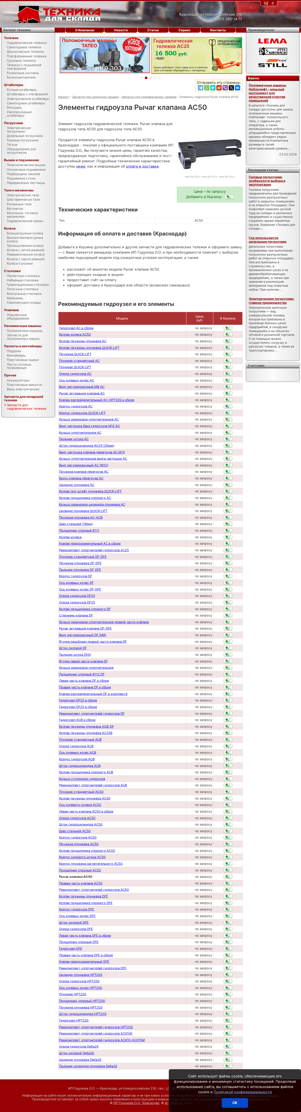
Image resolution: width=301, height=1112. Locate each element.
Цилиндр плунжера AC (76, 485)
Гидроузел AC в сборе (76, 328)
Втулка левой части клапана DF (83, 661)
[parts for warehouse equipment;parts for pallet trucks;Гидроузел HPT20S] (227, 1020)
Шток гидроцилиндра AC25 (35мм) (86, 445)
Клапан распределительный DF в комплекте (93, 694)
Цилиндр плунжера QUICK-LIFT (83, 511)
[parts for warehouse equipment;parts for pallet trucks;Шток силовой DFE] (227, 922)
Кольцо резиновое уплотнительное (86, 667)
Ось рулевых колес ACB (77, 752)
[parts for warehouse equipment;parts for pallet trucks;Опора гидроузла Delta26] (227, 1046)
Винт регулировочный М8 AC (81, 387)
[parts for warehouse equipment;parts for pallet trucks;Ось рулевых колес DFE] (227, 916)
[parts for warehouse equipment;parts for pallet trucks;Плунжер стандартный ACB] (227, 739)
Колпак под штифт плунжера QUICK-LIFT (90, 491)
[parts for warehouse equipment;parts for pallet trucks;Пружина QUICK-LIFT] (227, 354)
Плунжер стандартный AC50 (81, 792)
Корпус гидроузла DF (75, 576)
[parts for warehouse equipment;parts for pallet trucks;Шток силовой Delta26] (227, 1053)
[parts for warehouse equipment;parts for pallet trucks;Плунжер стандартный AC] (227, 361)
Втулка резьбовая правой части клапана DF (93, 641)
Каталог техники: (17, 30)
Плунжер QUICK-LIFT (75, 367)
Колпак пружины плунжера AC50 (84, 798)
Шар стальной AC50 (75, 831)
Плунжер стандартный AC (79, 361)
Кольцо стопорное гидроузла (82, 779)
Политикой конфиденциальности (243, 1092)
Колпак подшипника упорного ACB (86, 772)
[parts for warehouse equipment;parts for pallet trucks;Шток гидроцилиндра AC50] (227, 824)
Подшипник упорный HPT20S (82, 1001)
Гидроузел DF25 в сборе (78, 707)
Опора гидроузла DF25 (77, 602)
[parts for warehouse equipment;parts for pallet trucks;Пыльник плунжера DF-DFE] (227, 570)
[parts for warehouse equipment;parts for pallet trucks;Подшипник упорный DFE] (227, 942)
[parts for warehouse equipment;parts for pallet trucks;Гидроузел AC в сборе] (227, 328)
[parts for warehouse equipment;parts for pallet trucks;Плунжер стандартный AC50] (227, 792)
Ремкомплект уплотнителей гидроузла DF (91, 713)
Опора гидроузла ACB (76, 746)
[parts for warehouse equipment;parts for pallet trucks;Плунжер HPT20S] (227, 994)
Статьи (153, 30)
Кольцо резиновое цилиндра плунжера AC (92, 504)
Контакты (218, 30)
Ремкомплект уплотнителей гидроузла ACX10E (95, 1033)
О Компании (84, 30)
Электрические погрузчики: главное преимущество (271, 300)
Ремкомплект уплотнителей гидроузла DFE (92, 968)
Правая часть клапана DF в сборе (85, 687)
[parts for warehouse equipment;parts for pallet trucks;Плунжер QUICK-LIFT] (227, 367)
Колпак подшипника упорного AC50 (87, 850)
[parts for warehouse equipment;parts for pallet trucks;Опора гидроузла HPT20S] (227, 981)
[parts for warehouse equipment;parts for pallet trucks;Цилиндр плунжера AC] (227, 485)
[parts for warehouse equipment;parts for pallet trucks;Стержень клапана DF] (227, 615)
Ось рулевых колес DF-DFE (80, 589)
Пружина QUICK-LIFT (75, 354)
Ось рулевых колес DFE (77, 916)
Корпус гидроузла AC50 (78, 837)
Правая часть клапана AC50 (80, 883)
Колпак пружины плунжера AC (82, 341)
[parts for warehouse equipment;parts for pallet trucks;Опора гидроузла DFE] (227, 929)
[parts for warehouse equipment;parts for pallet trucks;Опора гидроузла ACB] (227, 746)
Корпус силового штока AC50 (82, 857)
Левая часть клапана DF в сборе (84, 680)
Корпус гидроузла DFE (76, 909)
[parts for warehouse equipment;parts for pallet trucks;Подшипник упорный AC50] (227, 870)
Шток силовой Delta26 (76, 1053)
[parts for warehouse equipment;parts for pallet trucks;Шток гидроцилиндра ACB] (227, 765)
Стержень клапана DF (76, 615)
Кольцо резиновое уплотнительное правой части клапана (104, 622)
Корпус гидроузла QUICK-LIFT (82, 413)
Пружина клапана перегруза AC (83, 471)
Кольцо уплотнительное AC (80, 432)
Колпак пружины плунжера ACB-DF (86, 726)
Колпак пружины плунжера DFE (83, 896)
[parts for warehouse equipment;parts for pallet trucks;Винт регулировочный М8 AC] (227, 387)
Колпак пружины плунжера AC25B (85, 733)
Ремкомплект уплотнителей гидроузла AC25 (94, 550)
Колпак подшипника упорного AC (85, 498)
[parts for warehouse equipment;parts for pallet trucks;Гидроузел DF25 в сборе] (227, 707)
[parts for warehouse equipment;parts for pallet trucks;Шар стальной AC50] (227, 831)
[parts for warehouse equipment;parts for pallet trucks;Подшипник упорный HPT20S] (227, 1001)
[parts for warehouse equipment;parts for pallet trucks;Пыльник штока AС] (227, 439)
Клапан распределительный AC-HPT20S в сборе (96, 400)
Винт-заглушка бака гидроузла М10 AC (89, 426)
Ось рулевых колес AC (76, 380)
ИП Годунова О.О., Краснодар (136, 1103)
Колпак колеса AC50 (75, 334)
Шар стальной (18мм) (76, 524)
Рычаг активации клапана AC (82, 393)
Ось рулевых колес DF (76, 583)
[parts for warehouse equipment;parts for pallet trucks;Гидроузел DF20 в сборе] (227, 700)
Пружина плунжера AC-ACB (80, 517)
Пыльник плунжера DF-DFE (80, 570)
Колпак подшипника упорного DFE (86, 903)
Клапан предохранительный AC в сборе (90, 543)
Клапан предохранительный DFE (84, 961)
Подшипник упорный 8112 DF (81, 674)
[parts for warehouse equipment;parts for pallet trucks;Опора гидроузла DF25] (227, 602)
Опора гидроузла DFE (76, 929)
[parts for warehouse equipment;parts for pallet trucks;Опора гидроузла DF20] (227, 596)
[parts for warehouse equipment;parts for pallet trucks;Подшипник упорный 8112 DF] (227, 674)
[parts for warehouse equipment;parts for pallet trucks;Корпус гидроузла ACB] (227, 759)
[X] (231, 87)
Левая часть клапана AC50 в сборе (86, 811)
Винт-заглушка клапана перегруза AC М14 (92, 452)
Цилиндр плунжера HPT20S (80, 975)
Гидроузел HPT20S (74, 1020)
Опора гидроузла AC (75, 374)
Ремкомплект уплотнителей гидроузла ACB (93, 785)
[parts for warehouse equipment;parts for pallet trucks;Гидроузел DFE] (227, 948)
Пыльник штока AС (74, 439)
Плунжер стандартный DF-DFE (83, 557)
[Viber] (225, 87)
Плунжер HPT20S (72, 994)
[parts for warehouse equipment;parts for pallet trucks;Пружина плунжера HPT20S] (227, 1007)
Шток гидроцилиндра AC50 (80, 824)
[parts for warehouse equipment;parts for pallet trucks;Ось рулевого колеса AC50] (227, 805)
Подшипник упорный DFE (78, 942)
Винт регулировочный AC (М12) (83, 465)
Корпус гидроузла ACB (77, 759)
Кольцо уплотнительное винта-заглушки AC (93, 458)
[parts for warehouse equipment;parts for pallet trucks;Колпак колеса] (227, 537)
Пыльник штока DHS (75, 654)
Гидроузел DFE (70, 948)
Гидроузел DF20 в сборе (78, 700)
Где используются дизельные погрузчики (267, 239)
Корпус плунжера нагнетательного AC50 (91, 863)
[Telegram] (200, 87)
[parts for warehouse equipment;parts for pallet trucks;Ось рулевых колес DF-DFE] (227, 589)
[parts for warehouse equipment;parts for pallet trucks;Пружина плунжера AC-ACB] (227, 517)
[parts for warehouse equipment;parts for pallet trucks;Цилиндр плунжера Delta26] (227, 1060)
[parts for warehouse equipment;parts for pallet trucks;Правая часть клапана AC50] (227, 883)
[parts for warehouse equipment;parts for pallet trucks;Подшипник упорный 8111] (227, 530)
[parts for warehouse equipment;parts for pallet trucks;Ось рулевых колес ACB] (227, 752)
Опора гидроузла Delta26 (78, 1046)
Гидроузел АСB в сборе (77, 720)
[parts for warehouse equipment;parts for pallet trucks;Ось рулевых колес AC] (227, 380)
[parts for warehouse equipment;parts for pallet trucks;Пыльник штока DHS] (227, 654)
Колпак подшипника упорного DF (85, 609)
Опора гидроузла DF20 (77, 596)
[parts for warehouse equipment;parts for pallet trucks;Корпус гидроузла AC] (227, 406)
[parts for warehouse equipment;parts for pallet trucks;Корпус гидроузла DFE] (227, 909)
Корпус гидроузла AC (76, 406)
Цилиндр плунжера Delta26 (80, 1060)
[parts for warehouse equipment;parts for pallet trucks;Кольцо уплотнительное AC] (227, 432)
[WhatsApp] (206, 87)
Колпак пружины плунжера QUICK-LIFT (89, 347)
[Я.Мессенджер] (213, 87)
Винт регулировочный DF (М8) (82, 635)
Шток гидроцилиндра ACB (79, 766)
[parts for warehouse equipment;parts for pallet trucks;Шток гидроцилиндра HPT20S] (227, 1014)
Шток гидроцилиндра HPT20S (82, 1014)
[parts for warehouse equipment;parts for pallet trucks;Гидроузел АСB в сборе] (227, 720)
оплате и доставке (142, 166)
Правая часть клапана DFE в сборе (86, 955)
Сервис (184, 30)
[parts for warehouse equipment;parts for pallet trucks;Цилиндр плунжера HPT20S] (227, 974)
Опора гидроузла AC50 (77, 818)
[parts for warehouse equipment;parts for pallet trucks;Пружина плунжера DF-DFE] (227, 563)
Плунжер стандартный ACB (80, 739)
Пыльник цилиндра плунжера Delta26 (88, 1066)
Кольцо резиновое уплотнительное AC (89, 419)
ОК (234, 1103)
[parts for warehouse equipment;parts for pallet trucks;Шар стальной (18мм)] (227, 524)
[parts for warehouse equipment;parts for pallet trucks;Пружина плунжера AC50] (227, 844)
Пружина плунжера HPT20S (80, 1007)
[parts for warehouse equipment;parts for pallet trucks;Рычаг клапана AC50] (229, 197)
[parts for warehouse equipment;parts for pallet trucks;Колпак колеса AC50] (227, 334)
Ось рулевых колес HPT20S (80, 988)
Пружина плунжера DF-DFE (80, 563)
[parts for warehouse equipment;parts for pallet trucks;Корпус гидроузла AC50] (227, 837)
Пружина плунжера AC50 (78, 844)
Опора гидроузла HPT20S (79, 981)
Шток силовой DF (73, 648)
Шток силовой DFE (74, 922)
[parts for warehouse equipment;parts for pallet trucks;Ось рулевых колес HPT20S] (227, 988)
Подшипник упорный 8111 (79, 530)
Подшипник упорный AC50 (80, 870)
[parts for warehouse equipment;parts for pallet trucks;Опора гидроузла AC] (227, 374)
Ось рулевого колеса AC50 (80, 805)
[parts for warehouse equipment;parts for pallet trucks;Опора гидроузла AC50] (227, 818)
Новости (121, 30)
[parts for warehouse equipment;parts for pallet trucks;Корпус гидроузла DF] (227, 576)
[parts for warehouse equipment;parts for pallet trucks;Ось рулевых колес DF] (227, 583)
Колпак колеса (70, 537)
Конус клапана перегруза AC (81, 478)
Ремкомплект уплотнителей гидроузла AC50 (94, 889)
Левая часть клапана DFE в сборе (85, 935)
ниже (80, 166)
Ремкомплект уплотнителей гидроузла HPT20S (96, 1027)
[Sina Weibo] (219, 87)
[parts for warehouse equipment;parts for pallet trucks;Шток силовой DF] (227, 648)
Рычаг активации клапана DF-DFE (85, 628)
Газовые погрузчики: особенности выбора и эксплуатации (267, 181)
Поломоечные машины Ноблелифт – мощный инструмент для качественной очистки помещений (267, 92)
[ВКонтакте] (237, 87)
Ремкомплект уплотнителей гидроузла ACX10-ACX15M (102, 1040)
